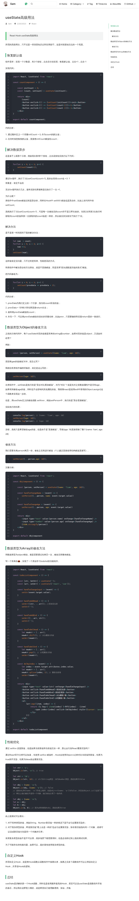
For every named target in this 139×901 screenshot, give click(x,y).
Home (64, 4)
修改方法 (115, 47)
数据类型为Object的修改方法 (121, 41)
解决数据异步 (115, 31)
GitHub (131, 4)
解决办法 (115, 36)
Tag (91, 4)
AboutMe (116, 4)
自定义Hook (115, 62)
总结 (112, 67)
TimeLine (102, 4)
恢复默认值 (115, 26)
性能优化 (114, 57)
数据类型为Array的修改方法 (121, 52)
